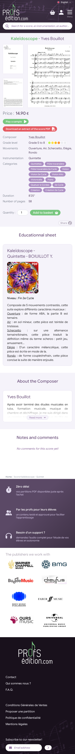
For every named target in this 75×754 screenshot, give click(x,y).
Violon (65, 169)
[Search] (7, 26)
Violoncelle (36, 179)
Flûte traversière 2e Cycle (44, 169)
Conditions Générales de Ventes (26, 705)
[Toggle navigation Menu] (69, 12)
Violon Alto (57, 174)
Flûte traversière (55, 163)
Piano (50, 179)
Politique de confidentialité (23, 718)
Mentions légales (17, 724)
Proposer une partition (20, 711)
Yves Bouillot (37, 137)
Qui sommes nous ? (18, 683)
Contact (11, 677)
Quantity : (9, 212)
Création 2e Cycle (54, 190)
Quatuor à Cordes (40, 185)
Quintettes (36, 163)
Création (35, 190)
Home (9, 476)
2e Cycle (59, 185)
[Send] (48, 747)
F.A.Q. (9, 690)
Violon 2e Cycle (38, 174)
